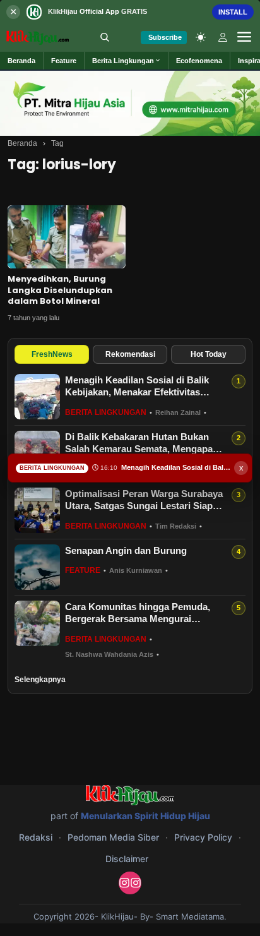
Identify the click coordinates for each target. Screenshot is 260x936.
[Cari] (105, 37)
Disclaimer (126, 858)
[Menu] (244, 37)
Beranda (22, 143)
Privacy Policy (203, 837)
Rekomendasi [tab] (130, 354)
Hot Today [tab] (209, 354)
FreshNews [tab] (52, 354)
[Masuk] (223, 37)
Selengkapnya (40, 679)
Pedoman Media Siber (113, 837)
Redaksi (35, 837)
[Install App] (130, 11)
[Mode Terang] (201, 37)
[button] (126, 60)
